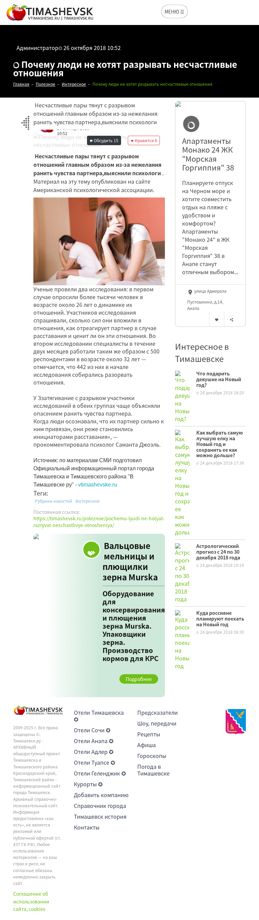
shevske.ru (104, 485)
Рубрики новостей (53, 501)
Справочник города (100, 805)
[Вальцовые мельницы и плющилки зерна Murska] (99, 616)
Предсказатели (157, 712)
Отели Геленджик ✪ (100, 773)
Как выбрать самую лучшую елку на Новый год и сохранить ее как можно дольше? (219, 443)
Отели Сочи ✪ (92, 730)
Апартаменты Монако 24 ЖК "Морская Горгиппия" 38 (208, 154)
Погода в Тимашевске (153, 770)
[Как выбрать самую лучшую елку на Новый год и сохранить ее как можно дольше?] (182, 482)
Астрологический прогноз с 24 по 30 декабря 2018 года (218, 552)
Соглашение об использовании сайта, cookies (31, 901)
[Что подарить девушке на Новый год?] (182, 396)
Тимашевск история (100, 816)
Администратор (37, 48)
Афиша (146, 744)
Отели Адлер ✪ (93, 751)
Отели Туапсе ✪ (94, 762)
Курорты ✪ (88, 784)
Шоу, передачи (156, 723)
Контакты (86, 827)
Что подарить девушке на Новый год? (218, 379)
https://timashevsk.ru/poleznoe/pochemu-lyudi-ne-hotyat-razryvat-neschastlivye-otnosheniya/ (99, 521)
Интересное (88, 501)
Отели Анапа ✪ (93, 740)
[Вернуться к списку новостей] (25, 119)
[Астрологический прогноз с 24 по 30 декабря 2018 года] (182, 572)
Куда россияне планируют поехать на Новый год (220, 618)
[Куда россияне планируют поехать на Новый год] (182, 639)
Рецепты (148, 734)
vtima (84, 485)
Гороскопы (151, 755)
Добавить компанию (101, 794)
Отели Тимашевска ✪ (99, 715)
